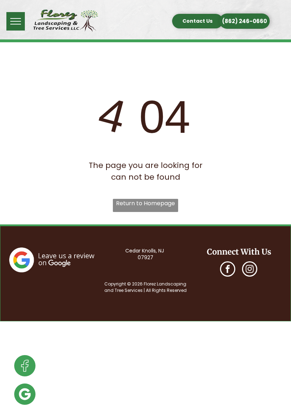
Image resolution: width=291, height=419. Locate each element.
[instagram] (249, 269)
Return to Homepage (145, 203)
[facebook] (227, 269)
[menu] (15, 21)
